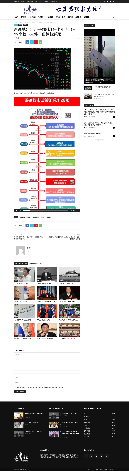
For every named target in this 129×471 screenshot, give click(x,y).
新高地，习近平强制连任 (39, 217)
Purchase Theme (54, 1)
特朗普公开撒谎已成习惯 (21, 301)
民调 (63, 17)
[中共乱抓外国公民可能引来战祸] (88, 88)
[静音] (74, 210)
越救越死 (49, 217)
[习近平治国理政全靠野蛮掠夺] (47, 330)
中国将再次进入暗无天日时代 (67, 283)
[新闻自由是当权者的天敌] (47, 311)
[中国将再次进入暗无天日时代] (69, 274)
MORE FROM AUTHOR (35, 263)
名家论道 (33, 17)
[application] (47, 154)
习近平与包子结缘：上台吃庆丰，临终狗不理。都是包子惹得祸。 (29, 238)
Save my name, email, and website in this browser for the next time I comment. (40, 387)
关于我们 (78, 17)
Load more (99, 141)
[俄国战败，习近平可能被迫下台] (24, 330)
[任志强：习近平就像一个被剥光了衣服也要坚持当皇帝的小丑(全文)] (54, 434)
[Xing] (28, 252)
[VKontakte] (110, 1)
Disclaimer (89, 469)
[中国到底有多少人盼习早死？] (47, 274)
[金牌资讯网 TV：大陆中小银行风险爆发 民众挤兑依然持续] (88, 96)
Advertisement (103, 469)
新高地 (17, 38)
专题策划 (40, 17)
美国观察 (70, 17)
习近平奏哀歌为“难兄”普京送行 (67, 338)
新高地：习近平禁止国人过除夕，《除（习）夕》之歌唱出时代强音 (64, 238)
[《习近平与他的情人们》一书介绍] (54, 425)
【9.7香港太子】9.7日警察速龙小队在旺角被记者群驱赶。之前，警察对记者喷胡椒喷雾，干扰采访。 (99, 112)
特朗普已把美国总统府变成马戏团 (46, 301)
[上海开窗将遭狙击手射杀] (99, 56)
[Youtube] (113, 1)
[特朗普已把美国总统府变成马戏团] (47, 293)
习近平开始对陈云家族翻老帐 (67, 301)
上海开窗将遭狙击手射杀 (95, 80)
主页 (16, 17)
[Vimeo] (107, 1)
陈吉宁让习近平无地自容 (93, 134)
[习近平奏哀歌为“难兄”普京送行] (69, 330)
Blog (36, 1)
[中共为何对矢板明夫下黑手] (24, 274)
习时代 (58, 17)
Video (20, 22)
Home (15, 22)
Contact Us (112, 469)
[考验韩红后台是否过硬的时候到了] (19, 415)
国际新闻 (25, 25)
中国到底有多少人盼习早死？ (45, 283)
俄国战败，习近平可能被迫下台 (22, 338)
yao (85, 136)
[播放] (16, 210)
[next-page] (18, 342)
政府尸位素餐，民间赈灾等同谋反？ (69, 320)
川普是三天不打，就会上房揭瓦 (22, 320)
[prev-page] (15, 342)
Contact (46, 1)
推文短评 (50, 17)
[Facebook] (101, 1)
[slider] (45, 210)
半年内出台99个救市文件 (25, 217)
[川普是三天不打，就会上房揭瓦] (24, 311)
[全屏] (77, 210)
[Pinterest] (36, 42)
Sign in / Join (30, 1)
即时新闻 (23, 17)
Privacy (96, 469)
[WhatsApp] (40, 42)
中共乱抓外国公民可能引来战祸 (102, 87)
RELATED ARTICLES (21, 263)
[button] (112, 17)
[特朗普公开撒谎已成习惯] (24, 293)
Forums (40, 1)
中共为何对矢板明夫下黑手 (21, 283)
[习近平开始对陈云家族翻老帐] (69, 293)
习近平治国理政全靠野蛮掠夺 (45, 338)
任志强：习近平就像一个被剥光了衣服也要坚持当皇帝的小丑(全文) (69, 433)
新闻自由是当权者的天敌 (43, 320)
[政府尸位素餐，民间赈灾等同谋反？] (69, 311)
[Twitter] (104, 1)
